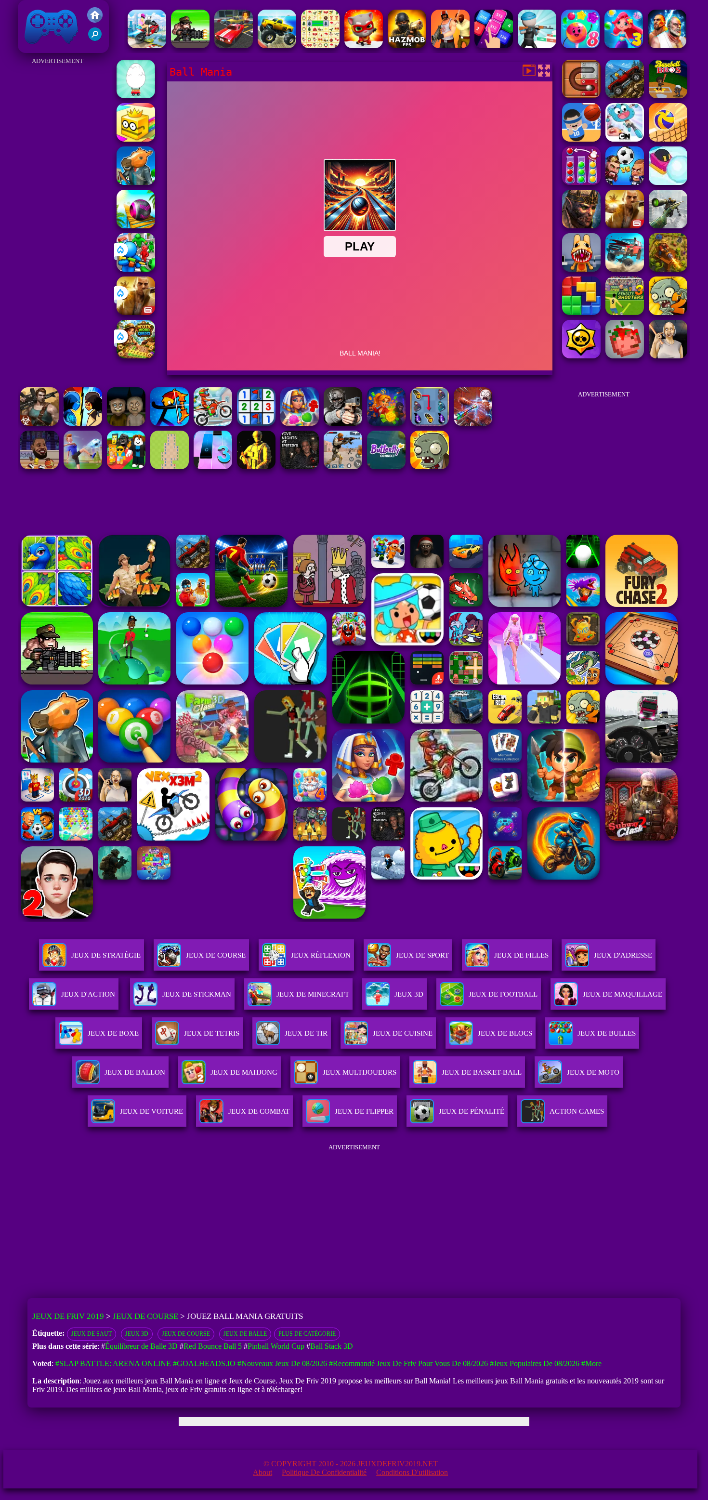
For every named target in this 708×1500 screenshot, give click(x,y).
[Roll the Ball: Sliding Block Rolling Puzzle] (581, 96)
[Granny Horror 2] (668, 356)
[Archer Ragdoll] (169, 423)
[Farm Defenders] (668, 269)
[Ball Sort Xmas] (581, 182)
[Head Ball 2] (624, 182)
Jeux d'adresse (623, 955)
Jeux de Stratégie (106, 955)
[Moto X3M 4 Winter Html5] (213, 423)
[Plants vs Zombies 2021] (668, 312)
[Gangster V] (136, 312)
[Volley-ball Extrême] (668, 139)
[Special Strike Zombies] (39, 423)
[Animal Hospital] (581, 269)
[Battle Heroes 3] (581, 226)
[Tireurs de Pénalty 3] (624, 312)
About (262, 1472)
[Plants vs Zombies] (429, 466)
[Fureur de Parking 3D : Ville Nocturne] (233, 45)
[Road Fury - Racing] (624, 269)
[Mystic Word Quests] (136, 356)
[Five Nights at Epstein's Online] (299, 466)
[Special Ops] (343, 466)
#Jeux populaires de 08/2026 (534, 1363)
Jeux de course (186, 1333)
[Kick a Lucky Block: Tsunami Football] (624, 96)
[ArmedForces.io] (256, 466)
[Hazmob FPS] (343, 423)
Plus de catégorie (307, 1333)
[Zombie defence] (136, 269)
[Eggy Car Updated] (136, 96)
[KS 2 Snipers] (668, 226)
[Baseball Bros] (668, 96)
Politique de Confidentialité (324, 1472)
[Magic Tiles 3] (213, 466)
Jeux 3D (136, 1333)
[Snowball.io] (668, 182)
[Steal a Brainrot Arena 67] (126, 466)
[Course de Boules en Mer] (136, 226)
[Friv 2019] (95, 20)
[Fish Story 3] (623, 45)
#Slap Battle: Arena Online (113, 1363)
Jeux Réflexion (321, 955)
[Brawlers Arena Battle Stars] (581, 356)
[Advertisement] (57, 211)
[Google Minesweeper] (169, 466)
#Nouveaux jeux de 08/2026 (282, 1363)
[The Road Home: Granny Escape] (126, 423)
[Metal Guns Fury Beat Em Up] (190, 45)
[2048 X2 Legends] (493, 45)
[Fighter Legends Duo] (667, 45)
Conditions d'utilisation (412, 1472)
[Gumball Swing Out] (624, 139)
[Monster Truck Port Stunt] (277, 45)
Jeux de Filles (521, 955)
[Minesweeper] (256, 423)
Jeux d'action (88, 994)
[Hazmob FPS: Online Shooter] (407, 45)
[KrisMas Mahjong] (320, 45)
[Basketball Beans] (581, 139)
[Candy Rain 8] (580, 45)
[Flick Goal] (83, 466)
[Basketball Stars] (39, 466)
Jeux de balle (245, 1333)
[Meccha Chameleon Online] (473, 423)
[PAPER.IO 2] (136, 139)
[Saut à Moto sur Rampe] (147, 45)
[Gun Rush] (537, 45)
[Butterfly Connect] (386, 466)
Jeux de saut (91, 1333)
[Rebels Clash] (450, 45)
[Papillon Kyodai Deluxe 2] (429, 423)
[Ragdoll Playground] (624, 356)
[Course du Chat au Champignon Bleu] (363, 45)
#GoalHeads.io (204, 1363)
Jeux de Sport (422, 955)
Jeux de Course (216, 955)
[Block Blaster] (581, 312)
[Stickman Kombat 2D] (83, 423)
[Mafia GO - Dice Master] (386, 423)
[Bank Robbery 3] (136, 182)
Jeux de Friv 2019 (68, 1316)
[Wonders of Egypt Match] (299, 423)
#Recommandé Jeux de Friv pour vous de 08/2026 (408, 1363)
